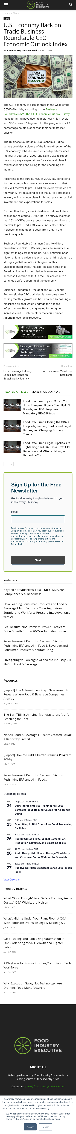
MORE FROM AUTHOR (45, 391)
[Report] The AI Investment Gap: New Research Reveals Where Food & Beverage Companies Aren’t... (36, 694)
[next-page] (11, 464)
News (16, 13)
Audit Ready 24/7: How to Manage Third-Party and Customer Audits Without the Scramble (42, 855)
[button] (6, 5)
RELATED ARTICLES (16, 391)
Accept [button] (30, 1126)
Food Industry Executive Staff (22, 50)
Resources (11, 680)
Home (7, 13)
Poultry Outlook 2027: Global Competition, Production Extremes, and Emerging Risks (40, 841)
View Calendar (12, 879)
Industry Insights (15, 889)
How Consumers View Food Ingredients (56, 373)
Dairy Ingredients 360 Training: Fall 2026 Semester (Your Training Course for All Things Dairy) (42, 809)
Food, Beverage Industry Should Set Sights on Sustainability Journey (18, 375)
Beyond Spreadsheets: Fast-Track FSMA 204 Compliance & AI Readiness (34, 592)
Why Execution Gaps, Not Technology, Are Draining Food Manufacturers (33, 985)
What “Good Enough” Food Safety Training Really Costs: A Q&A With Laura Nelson (38, 900)
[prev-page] (6, 464)
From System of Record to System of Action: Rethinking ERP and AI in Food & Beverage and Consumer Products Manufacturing (36, 645)
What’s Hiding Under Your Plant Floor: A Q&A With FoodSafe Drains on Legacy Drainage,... (35, 920)
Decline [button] (45, 1126)
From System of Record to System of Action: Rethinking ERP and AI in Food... (34, 777)
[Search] (71, 5)
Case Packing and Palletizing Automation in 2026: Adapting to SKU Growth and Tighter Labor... (34, 943)
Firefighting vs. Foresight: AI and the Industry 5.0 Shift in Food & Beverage (37, 662)
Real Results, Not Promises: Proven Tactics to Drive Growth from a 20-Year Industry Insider (35, 629)
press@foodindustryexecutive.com (45, 1086)
